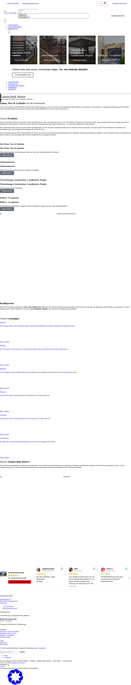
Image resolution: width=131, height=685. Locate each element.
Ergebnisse (22, 15)
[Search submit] (19, 12)
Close (2, 666)
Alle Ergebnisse (24, 17)
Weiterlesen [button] (73, 586)
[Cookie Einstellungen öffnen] (15, 684)
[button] (129, 577)
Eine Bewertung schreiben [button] (19, 582)
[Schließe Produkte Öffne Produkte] (9, 32)
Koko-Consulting (39, 648)
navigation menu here (18, 663)
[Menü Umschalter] (5, 21)
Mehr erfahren (7, 155)
